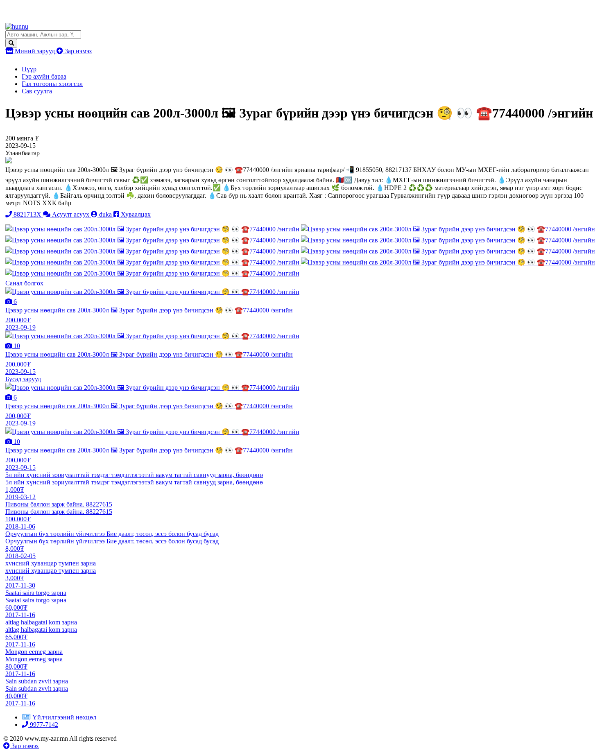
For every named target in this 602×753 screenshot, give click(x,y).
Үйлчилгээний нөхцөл (64, 717)
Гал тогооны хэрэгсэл (52, 83)
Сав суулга (37, 91)
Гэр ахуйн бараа (44, 76)
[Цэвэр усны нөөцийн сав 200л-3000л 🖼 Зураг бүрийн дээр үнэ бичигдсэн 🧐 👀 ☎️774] (153, 229)
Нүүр (29, 69)
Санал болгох (24, 283)
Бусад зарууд (23, 378)
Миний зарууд (35, 50)
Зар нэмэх (77, 50)
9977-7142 (43, 724)
